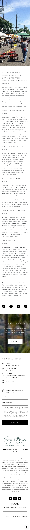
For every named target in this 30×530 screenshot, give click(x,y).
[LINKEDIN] (19, 498)
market (11, 121)
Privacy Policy (20, 416)
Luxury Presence (20, 507)
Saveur (19, 225)
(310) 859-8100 (11, 370)
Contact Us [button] (15, 342)
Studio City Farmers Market (15, 247)
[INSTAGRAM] (15, 498)
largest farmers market (13, 153)
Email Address (7, 402)
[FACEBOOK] (10, 498)
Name (4, 396)
